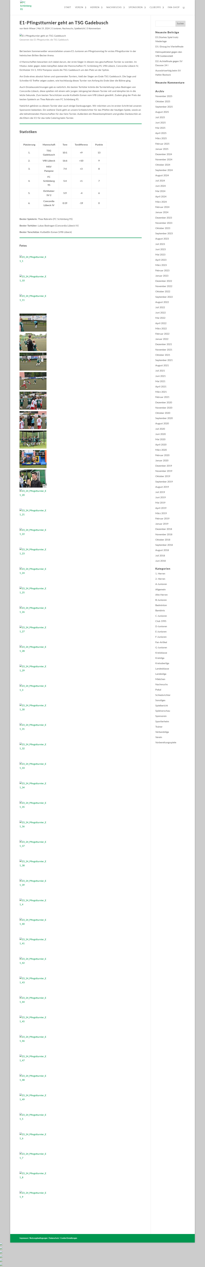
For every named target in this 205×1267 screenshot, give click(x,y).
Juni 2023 (160, 249)
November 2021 (163, 350)
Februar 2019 (162, 518)
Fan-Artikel (161, 642)
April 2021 (160, 386)
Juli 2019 (160, 492)
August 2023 (162, 239)
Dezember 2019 (163, 466)
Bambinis (160, 610)
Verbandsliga (162, 732)
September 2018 (164, 545)
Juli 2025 (160, 117)
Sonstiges (160, 700)
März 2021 (161, 392)
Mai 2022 (160, 318)
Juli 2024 (160, 181)
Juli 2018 (160, 555)
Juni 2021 (160, 376)
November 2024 (163, 159)
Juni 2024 (160, 186)
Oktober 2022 (162, 291)
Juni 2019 (160, 497)
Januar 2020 (161, 460)
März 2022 (161, 328)
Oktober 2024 (162, 165)
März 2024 (161, 202)
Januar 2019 (161, 524)
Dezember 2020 (163, 402)
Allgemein (160, 589)
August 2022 (162, 302)
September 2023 (164, 233)
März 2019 (161, 513)
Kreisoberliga (162, 663)
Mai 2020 (160, 439)
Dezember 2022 (163, 281)
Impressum (24, 1238)
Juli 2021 (160, 371)
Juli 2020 (160, 429)
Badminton (161, 605)
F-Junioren (161, 637)
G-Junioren (161, 647)
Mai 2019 (160, 503)
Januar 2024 (161, 212)
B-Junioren (161, 600)
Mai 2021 (160, 381)
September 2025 (164, 107)
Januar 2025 (161, 149)
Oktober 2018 (162, 540)
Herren (94, 7)
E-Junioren (56, 29)
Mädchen (160, 679)
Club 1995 (160, 621)
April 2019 (160, 508)
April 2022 (160, 323)
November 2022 (163, 286)
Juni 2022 (160, 313)
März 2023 (161, 265)
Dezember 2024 (163, 154)
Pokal (158, 690)
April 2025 (160, 133)
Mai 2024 (160, 191)
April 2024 (160, 196)
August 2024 (162, 175)
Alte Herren (161, 595)
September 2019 (164, 482)
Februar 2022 (162, 334)
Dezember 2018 (163, 529)
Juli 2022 (160, 307)
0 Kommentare (94, 29)
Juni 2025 (160, 122)
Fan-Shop (173, 7)
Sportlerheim (162, 721)
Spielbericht (79, 29)
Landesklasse (162, 669)
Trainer (159, 727)
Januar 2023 (161, 276)
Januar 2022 (161, 339)
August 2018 (162, 550)
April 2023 (160, 260)
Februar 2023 (162, 270)
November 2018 (163, 534)
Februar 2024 (162, 207)
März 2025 (161, 138)
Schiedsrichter (162, 695)
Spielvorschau (162, 711)
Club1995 (155, 7)
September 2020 (164, 418)
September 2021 (164, 360)
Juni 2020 (160, 434)
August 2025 (162, 112)
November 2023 (163, 223)
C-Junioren (161, 616)
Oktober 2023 (162, 228)
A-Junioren (161, 584)
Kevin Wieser (30, 29)
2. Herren (160, 579)
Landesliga (160, 674)
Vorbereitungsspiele (165, 742)
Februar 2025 (162, 144)
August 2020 (162, 423)
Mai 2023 (160, 254)
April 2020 (160, 444)
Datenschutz (54, 1238)
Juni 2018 (160, 561)
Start (67, 7)
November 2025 (163, 96)
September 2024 (164, 170)
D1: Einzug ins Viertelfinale (169, 46)
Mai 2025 (160, 128)
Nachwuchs (114, 7)
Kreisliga (159, 658)
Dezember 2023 (163, 218)
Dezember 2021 (163, 344)
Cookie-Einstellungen (68, 1238)
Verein (79, 7)
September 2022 (164, 297)
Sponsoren (136, 7)
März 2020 (161, 450)
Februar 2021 (162, 397)
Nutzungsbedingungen (39, 1238)
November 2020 (163, 408)
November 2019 (163, 471)
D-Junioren (161, 626)
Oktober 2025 (162, 101)
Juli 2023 (160, 244)
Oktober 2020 (162, 413)
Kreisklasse (161, 653)
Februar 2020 (162, 455)
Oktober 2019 (162, 476)
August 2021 (162, 365)
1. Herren (160, 573)
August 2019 (162, 487)
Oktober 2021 (162, 355)
